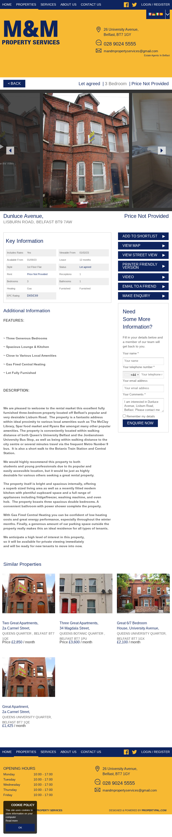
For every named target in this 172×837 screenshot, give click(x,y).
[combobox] (131, 374)
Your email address (135, 380)
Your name (131, 353)
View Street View (140, 255)
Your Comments (134, 394)
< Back (14, 83)
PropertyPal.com (154, 810)
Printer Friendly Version (140, 265)
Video (128, 277)
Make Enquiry (136, 296)
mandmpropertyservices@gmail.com (131, 51)
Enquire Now (140, 423)
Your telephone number (139, 367)
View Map (131, 245)
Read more (12, 820)
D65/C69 (32, 295)
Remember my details (141, 416)
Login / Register (155, 4)
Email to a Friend (139, 286)
